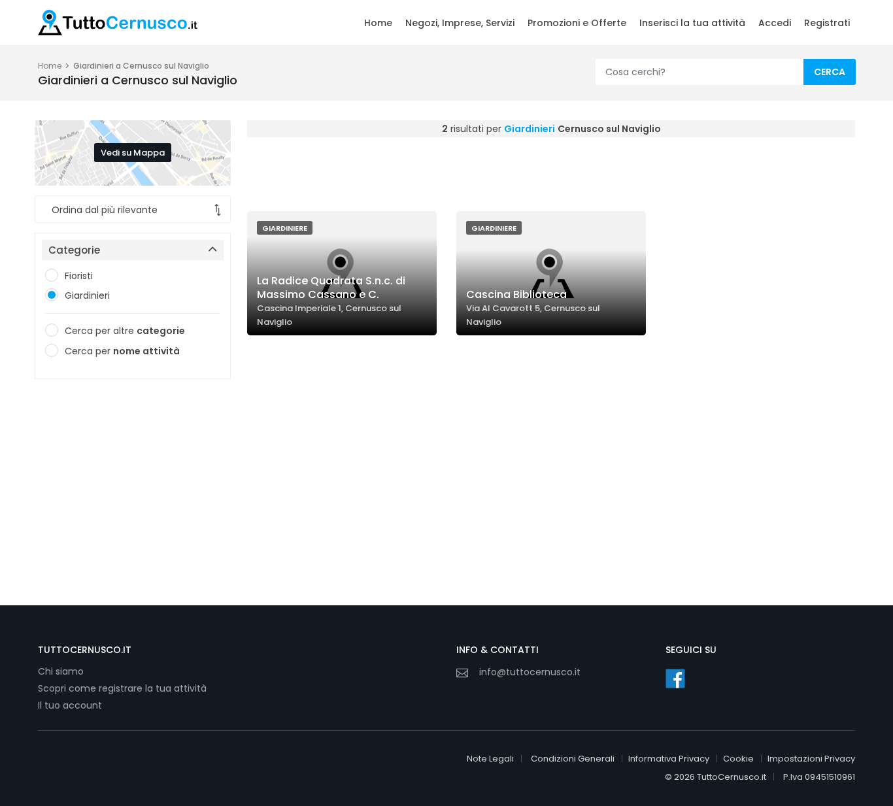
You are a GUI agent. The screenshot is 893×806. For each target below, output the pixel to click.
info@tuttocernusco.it (530, 672)
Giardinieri (87, 295)
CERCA (829, 71)
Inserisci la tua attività (692, 22)
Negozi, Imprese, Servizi (459, 22)
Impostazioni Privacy (811, 758)
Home (378, 22)
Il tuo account (70, 705)
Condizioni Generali (573, 758)
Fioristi (79, 275)
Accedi (774, 22)
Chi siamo (61, 671)
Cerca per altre (125, 330)
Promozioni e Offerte (577, 22)
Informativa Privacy (668, 758)
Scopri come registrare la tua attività (122, 688)
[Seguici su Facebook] (675, 678)
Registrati (827, 22)
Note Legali (490, 758)
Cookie (738, 758)
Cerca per (122, 351)
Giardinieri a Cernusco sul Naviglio (141, 65)
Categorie (74, 250)
